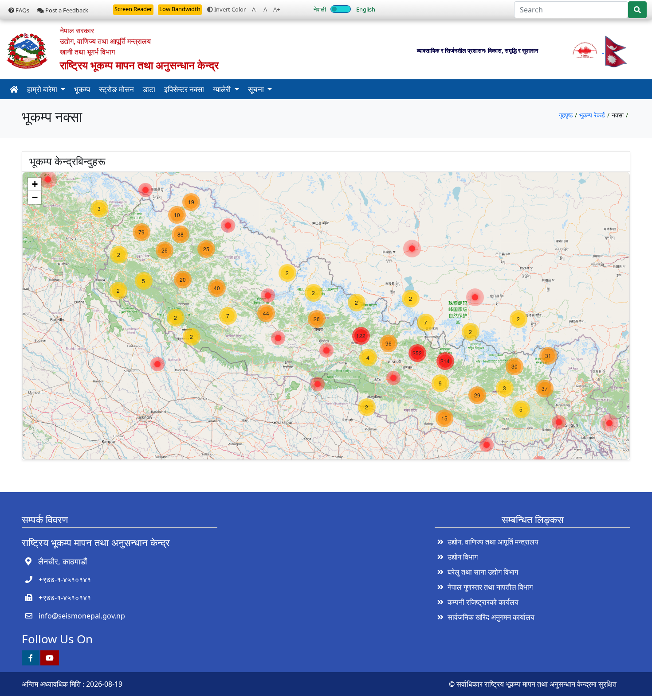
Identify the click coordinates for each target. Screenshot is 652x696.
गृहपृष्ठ (566, 115)
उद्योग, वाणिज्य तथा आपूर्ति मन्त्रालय (493, 542)
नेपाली (320, 9)
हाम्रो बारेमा (43, 89)
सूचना (257, 89)
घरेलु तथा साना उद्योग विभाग (483, 572)
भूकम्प (82, 89)
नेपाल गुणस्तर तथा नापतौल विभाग (490, 587)
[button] (48, 179)
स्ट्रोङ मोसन (116, 89)
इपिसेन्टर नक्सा (184, 89)
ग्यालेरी (222, 89)
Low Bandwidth (179, 9)
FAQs (21, 10)
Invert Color (229, 9)
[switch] (340, 9)
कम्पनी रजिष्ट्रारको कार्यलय (483, 602)
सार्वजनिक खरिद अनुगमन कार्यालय (491, 617)
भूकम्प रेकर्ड (592, 115)
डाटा (149, 89)
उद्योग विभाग (463, 557)
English (365, 9)
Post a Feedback (66, 10)
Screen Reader (133, 9)
